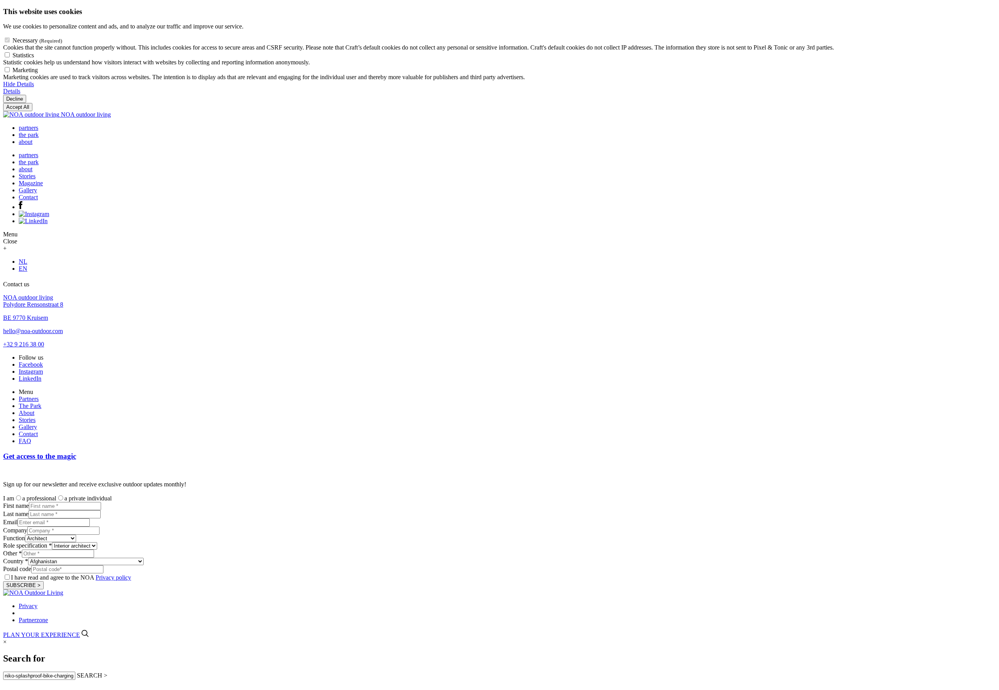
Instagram (31, 371)
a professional (39, 498)
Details (11, 91)
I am (8, 498)
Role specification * (27, 545)
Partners (29, 399)
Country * (15, 561)
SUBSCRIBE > (23, 585)
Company (15, 530)
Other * (12, 553)
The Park (30, 406)
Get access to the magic (39, 456)
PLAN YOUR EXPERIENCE (41, 634)
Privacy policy (113, 577)
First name (16, 505)
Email (10, 522)
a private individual (88, 498)
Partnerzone (33, 620)
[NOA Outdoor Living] (33, 592)
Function (14, 538)
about (25, 141)
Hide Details (18, 84)
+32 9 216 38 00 (23, 344)
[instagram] (34, 214)
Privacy (28, 606)
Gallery (28, 190)
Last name (15, 514)
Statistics (23, 55)
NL (23, 261)
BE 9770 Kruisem (25, 317)
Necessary (37, 40)
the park (29, 134)
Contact (28, 197)
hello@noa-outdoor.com (33, 331)
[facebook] (21, 207)
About (26, 413)
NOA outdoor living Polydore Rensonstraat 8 (33, 301)
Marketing (25, 70)
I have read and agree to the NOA (71, 577)
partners (28, 127)
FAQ (25, 441)
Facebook (31, 364)
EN (23, 268)
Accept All (17, 107)
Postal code (17, 569)
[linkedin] (33, 221)
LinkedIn (30, 378)
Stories (27, 176)
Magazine (31, 183)
